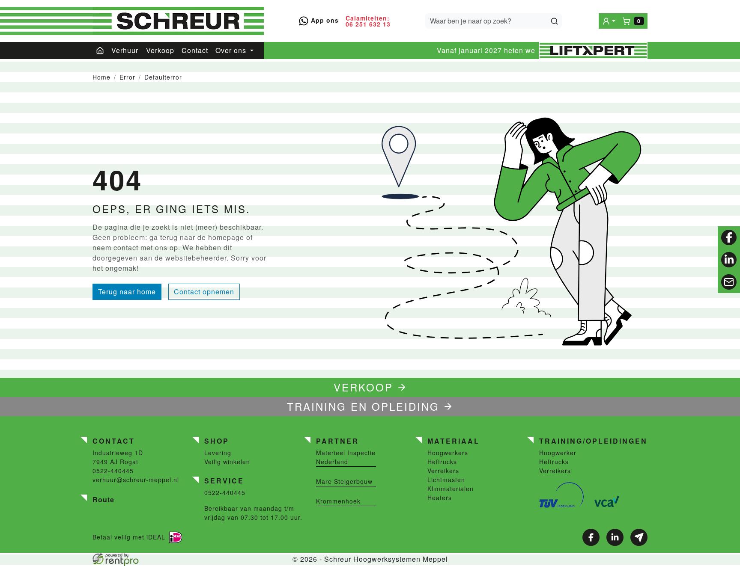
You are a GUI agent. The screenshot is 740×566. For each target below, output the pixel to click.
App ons (324, 20)
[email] (729, 282)
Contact (195, 50)
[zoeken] (554, 21)
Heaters (439, 497)
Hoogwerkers (447, 452)
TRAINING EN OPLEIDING (363, 406)
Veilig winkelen (227, 461)
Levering (217, 452)
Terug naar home (127, 291)
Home (101, 77)
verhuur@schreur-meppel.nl (135, 479)
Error (127, 77)
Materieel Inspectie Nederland (346, 457)
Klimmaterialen (450, 488)
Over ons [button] (231, 50)
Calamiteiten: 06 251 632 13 (368, 21)
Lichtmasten (446, 479)
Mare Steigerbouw (344, 481)
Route (103, 499)
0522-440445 (113, 470)
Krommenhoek (338, 501)
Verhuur (124, 50)
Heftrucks (442, 461)
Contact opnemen (204, 291)
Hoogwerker (557, 452)
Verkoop (160, 50)
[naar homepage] (178, 21)
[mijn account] (609, 20)
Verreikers (443, 470)
